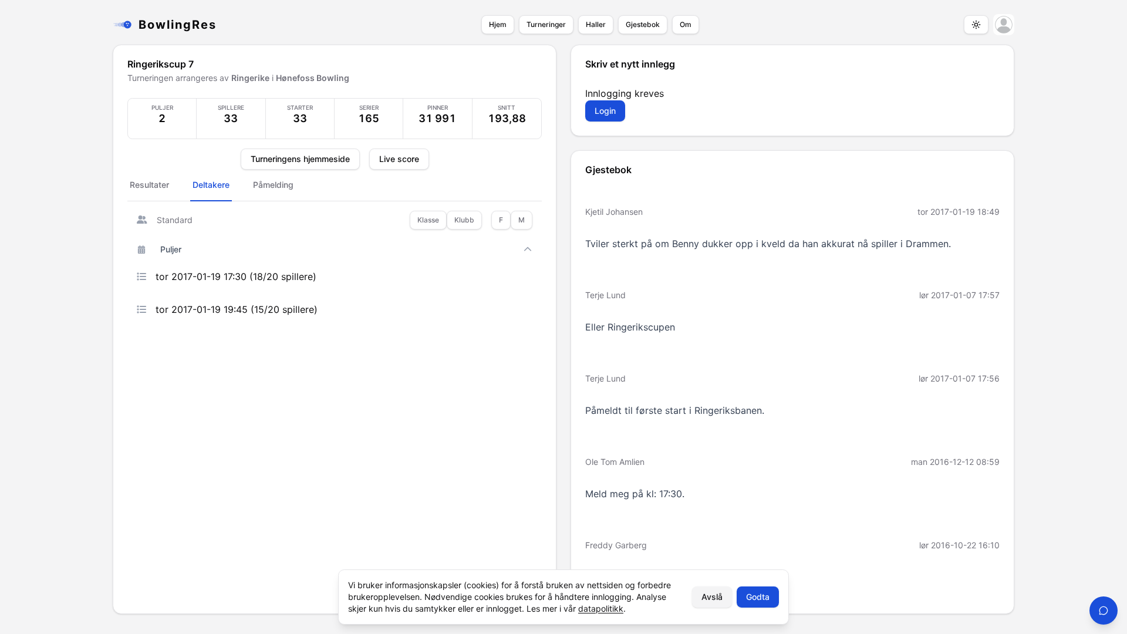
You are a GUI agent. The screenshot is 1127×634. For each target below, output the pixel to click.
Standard (175, 220)
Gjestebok (643, 24)
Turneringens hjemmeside (300, 159)
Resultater (149, 185)
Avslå (712, 597)
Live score (399, 159)
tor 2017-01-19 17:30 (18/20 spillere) (236, 276)
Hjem (498, 24)
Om (685, 24)
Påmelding (273, 185)
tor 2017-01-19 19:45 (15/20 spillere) (237, 309)
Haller (596, 24)
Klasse (428, 219)
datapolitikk (600, 608)
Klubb (464, 219)
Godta (758, 597)
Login (605, 111)
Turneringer (546, 24)
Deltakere (211, 185)
